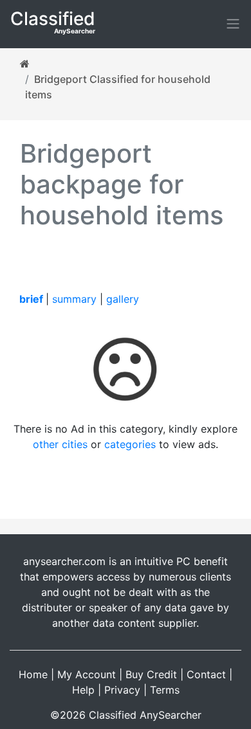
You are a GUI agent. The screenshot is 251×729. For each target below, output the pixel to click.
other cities (60, 444)
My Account (86, 674)
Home (33, 674)
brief (31, 298)
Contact (206, 674)
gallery (122, 298)
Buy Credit (151, 674)
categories (130, 444)
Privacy (122, 689)
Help (83, 689)
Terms (165, 689)
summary (74, 298)
